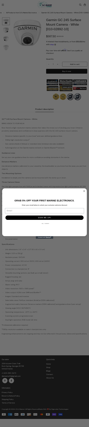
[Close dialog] (84, 191)
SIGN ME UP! (44, 218)
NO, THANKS (45, 223)
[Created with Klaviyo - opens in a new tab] (44, 237)
